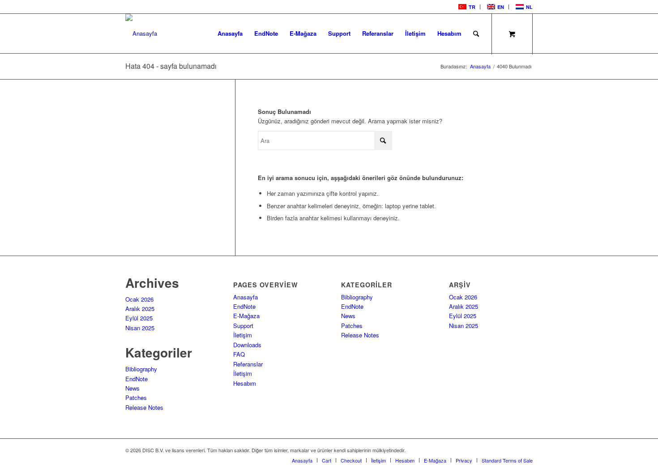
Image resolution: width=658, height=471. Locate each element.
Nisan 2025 (139, 328)
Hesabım (244, 383)
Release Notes (144, 407)
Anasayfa (245, 297)
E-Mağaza (246, 315)
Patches (136, 397)
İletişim (242, 335)
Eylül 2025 (139, 318)
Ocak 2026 (139, 299)
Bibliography (141, 369)
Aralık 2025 (139, 308)
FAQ (239, 354)
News (132, 388)
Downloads (247, 345)
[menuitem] (466, 6)
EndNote (136, 378)
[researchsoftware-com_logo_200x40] (141, 33)
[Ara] (476, 33)
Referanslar (248, 364)
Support (243, 325)
